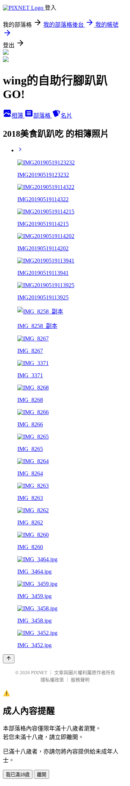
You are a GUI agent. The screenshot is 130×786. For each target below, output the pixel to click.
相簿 (18, 116)
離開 (41, 774)
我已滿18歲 (18, 774)
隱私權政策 (52, 679)
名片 (66, 116)
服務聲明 (80, 679)
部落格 (42, 116)
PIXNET (39, 672)
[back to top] (8, 658)
